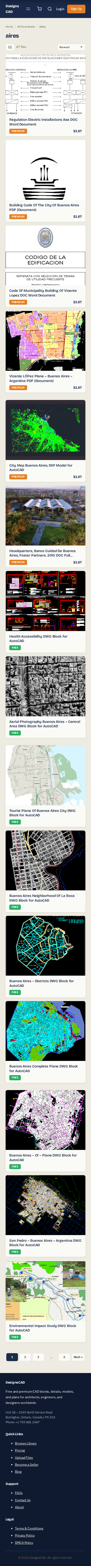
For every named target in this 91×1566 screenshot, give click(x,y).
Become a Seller (26, 1465)
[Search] (49, 9)
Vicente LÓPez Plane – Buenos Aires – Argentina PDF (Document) (40, 378)
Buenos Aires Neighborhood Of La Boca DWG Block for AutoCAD (41, 898)
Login (60, 9)
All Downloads (26, 26)
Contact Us (23, 1500)
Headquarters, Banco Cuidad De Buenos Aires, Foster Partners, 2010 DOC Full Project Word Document (42, 555)
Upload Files (24, 1457)
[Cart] (39, 9)
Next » (78, 1357)
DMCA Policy (24, 1543)
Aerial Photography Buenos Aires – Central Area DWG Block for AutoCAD (44, 724)
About (19, 1507)
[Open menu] (28, 9)
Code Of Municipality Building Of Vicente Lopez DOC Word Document (43, 293)
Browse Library (26, 1443)
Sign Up (76, 9)
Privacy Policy (25, 1536)
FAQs (19, 1493)
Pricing (20, 1450)
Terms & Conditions (29, 1528)
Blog (18, 1472)
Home (9, 26)
